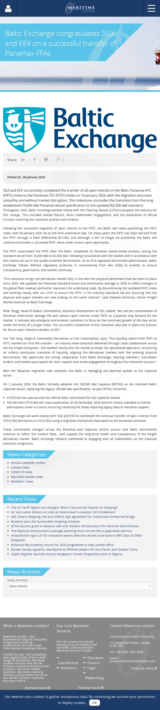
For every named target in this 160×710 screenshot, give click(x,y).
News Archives (17, 580)
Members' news (22, 481)
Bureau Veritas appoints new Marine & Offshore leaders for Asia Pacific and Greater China (74, 549)
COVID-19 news (21, 472)
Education (94, 658)
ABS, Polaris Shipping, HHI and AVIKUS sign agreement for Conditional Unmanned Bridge (73, 517)
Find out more (36, 688)
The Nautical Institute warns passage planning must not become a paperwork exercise (71, 531)
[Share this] (23, 160)
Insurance (67, 668)
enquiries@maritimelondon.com (132, 661)
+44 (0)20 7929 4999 (129, 652)
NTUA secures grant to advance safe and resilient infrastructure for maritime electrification (75, 526)
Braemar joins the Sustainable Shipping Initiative (45, 521)
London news (20, 467)
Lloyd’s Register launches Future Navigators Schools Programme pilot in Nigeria (66, 554)
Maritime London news (27, 477)
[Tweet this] (46, 160)
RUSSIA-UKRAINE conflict (28, 463)
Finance (93, 663)
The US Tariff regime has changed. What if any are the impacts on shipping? (64, 507)
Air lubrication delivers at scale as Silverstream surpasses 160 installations (63, 512)
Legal (91, 668)
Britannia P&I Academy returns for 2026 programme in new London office (62, 545)
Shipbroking (93, 678)
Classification (67, 663)
